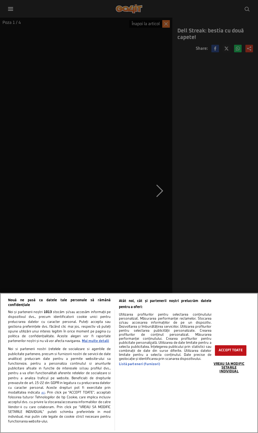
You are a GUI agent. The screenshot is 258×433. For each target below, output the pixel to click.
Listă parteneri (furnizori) (139, 364)
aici (43, 393)
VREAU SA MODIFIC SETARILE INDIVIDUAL (229, 367)
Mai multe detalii (95, 341)
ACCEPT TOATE (231, 350)
